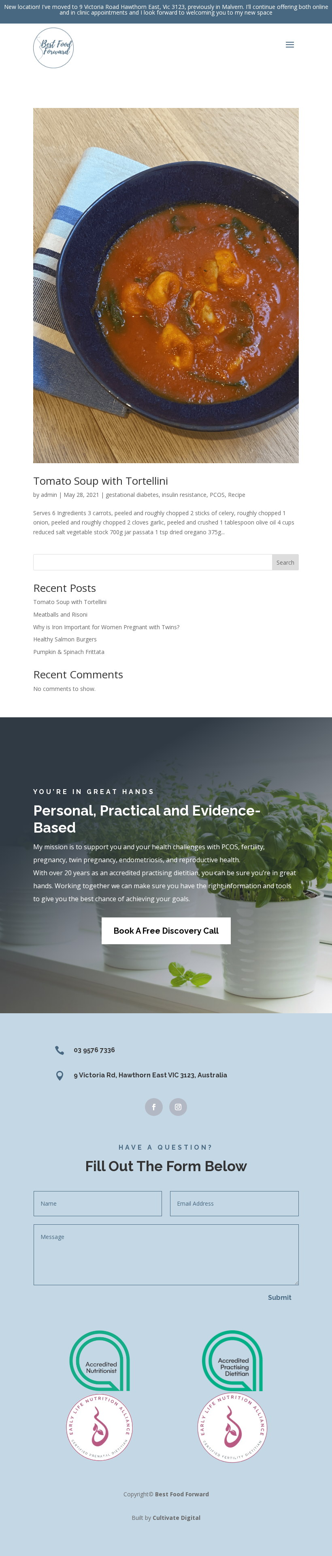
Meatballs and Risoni (60, 614)
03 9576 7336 (94, 1050)
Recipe (236, 495)
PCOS (217, 495)
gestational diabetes (132, 495)
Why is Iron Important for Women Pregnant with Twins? (106, 627)
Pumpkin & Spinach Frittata (68, 652)
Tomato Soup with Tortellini (100, 480)
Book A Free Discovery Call (166, 931)
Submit (280, 1297)
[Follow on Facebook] (154, 1107)
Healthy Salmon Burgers (65, 639)
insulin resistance (184, 495)
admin (49, 495)
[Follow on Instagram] (178, 1107)
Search (285, 562)
